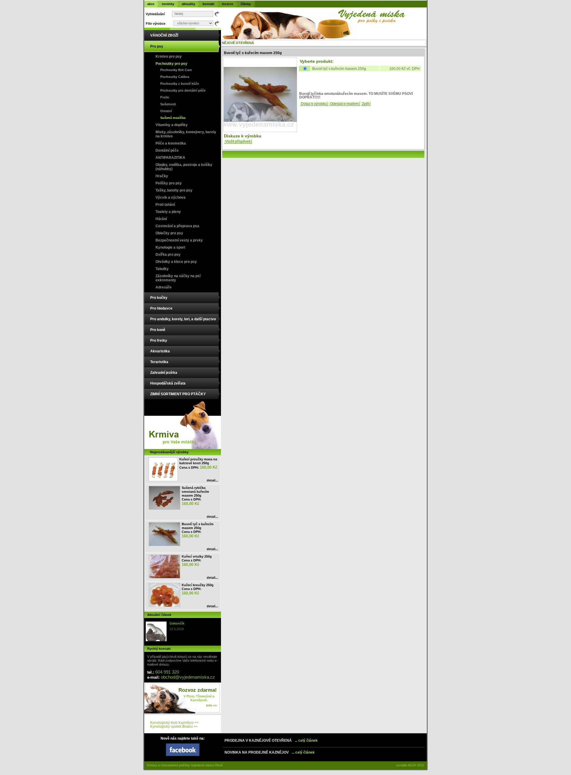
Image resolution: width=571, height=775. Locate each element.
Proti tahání (165, 205)
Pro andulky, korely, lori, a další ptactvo (183, 319)
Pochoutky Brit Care (176, 70)
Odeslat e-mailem (344, 104)
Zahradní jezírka (163, 373)
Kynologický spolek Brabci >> (174, 726)
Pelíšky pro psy (169, 183)
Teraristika (159, 362)
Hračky (162, 176)
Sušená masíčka (173, 118)
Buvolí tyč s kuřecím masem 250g (198, 526)
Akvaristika (160, 351)
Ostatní (166, 111)
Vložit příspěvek (238, 141)
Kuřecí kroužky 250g (198, 585)
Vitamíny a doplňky (172, 125)
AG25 (412, 765)
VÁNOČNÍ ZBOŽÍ (164, 35)
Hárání (161, 219)
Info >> (211, 705)
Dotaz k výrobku (314, 104)
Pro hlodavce (161, 308)
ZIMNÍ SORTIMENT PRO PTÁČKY (178, 394)
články (246, 4)
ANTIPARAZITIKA (170, 158)
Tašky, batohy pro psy (174, 190)
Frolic (164, 97)
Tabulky (162, 269)
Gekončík (177, 623)
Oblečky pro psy (169, 233)
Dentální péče (167, 150)
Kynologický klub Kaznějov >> (174, 723)
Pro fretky (158, 340)
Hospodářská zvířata (168, 383)
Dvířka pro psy (168, 254)
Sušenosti (168, 104)
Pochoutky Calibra (174, 77)
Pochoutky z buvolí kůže (179, 83)
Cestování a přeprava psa (177, 226)
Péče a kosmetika (171, 143)
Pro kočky (158, 298)
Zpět (365, 104)
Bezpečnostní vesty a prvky (179, 240)
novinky (168, 4)
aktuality (188, 4)
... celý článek (306, 740)
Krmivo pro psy (169, 56)
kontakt (208, 4)
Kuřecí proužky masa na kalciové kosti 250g (198, 461)
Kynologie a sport (170, 247)
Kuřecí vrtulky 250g (197, 556)
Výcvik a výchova (171, 197)
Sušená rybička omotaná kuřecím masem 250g (195, 491)
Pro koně (157, 330)
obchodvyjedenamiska (188, 677)
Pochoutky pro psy (171, 64)
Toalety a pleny (168, 212)
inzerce (227, 4)
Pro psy (156, 46)
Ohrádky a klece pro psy (176, 262)
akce (150, 4)
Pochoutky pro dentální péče (183, 90)
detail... (212, 480)
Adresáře (164, 287)
